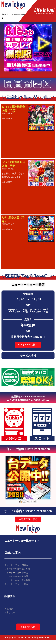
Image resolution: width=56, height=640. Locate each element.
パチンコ (14, 438)
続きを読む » (7, 118)
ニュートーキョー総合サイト (21, 540)
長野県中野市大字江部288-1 (28, 336)
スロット (42, 438)
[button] (28, 345)
